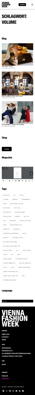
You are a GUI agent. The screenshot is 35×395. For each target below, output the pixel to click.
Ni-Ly (17, 250)
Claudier (5, 199)
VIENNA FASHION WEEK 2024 (10, 271)
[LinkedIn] (16, 391)
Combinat (15, 199)
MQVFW (24, 233)
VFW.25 (13, 267)
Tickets (6, 149)
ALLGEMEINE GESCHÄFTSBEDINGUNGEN (16, 353)
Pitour (5, 254)
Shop (4, 364)
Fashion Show (7, 216)
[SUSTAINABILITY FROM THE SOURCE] (17, 112)
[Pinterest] (19, 391)
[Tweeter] (6, 391)
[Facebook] (3, 391)
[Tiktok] (22, 391)
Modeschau (6, 229)
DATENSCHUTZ (7, 351)
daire (4, 203)
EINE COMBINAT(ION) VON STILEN (12, 96)
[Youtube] (10, 391)
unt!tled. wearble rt (25, 263)
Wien (23, 275)
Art (14, 195)
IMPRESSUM (6, 348)
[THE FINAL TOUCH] (17, 54)
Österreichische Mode (9, 280)
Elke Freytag (7, 212)
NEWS (4, 340)
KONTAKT (5, 337)
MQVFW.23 (6, 237)
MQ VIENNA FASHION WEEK (10, 241)
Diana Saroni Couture (16, 203)
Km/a (4, 220)
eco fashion (6, 207)
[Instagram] (13, 391)
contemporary (25, 199)
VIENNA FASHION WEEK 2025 (10, 275)
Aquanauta (6, 195)
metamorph (13, 220)
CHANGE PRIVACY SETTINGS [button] (12, 356)
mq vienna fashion (17, 237)
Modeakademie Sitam (16, 224)
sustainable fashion (21, 258)
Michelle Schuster (25, 220)
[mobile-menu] (31, 4)
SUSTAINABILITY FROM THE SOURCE (13, 124)
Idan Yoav (26, 216)
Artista (21, 195)
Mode (4, 224)
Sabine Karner (7, 258)
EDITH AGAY (17, 207)
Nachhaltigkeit (7, 250)
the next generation (9, 263)
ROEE (18, 254)
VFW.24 (5, 267)
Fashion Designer (20, 212)
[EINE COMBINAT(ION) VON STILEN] (17, 83)
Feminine (17, 216)
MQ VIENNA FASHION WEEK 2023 (11, 246)
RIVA (12, 254)
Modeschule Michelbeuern (11, 233)
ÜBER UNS (5, 334)
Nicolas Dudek (27, 250)
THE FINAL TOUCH (7, 66)
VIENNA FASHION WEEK (24, 267)
